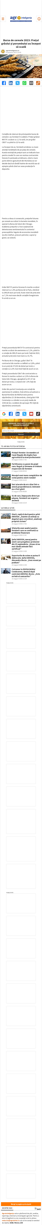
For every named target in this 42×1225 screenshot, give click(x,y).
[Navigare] (3, 19)
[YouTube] (31, 414)
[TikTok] (38, 414)
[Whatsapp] (24, 83)
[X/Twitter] (24, 414)
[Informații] (39, 19)
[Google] (4, 414)
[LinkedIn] (11, 83)
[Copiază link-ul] (38, 83)
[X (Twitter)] (18, 83)
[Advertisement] (21, 7)
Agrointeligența (8, 1213)
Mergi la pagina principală (21, 1204)
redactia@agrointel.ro (11, 1220)
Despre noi (7, 1208)
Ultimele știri (7, 508)
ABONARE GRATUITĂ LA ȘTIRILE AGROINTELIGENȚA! (21, 424)
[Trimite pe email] (31, 83)
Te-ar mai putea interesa (13, 446)
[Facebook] (4, 83)
